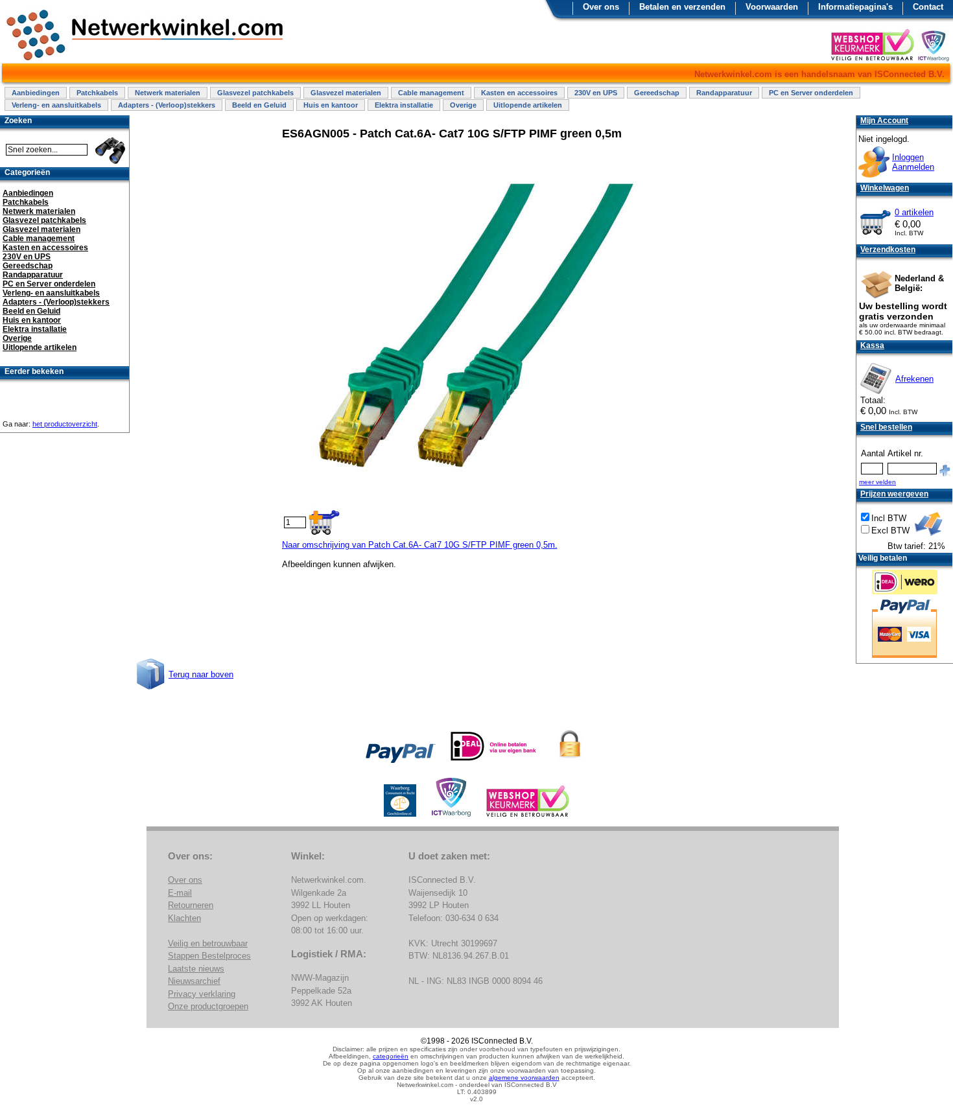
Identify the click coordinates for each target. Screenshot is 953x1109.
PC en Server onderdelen (811, 93)
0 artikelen (914, 212)
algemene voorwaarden (524, 1077)
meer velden (877, 481)
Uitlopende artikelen (527, 105)
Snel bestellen (886, 427)
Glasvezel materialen (346, 93)
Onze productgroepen (208, 1006)
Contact (928, 7)
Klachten (184, 918)
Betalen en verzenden (682, 7)
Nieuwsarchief (194, 981)
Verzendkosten (887, 249)
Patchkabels (97, 93)
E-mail (180, 893)
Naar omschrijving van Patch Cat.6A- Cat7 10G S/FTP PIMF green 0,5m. (420, 545)
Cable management (431, 93)
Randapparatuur (724, 93)
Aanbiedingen (36, 93)
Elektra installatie (404, 105)
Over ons (601, 7)
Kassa (872, 345)
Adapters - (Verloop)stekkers (166, 105)
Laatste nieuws (196, 969)
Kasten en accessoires (519, 93)
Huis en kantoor (330, 105)
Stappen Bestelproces (209, 956)
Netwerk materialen (167, 93)
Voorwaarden (772, 7)
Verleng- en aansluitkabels (56, 105)
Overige (463, 105)
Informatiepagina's (855, 7)
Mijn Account (884, 120)
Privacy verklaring (201, 994)
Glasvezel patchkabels (255, 93)
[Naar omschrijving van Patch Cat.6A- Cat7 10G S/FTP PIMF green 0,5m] (478, 497)
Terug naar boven (201, 674)
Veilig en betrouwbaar (208, 943)
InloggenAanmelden (913, 162)
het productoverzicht (64, 424)
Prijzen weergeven (894, 493)
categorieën (390, 1056)
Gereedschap (656, 93)
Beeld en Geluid (259, 105)
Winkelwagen (884, 188)
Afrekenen (914, 379)
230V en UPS (595, 93)
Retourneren (190, 905)
